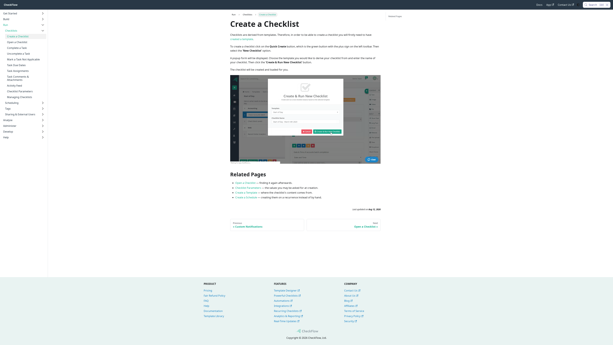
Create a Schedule (246, 197)
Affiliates (349, 306)
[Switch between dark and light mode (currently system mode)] (578, 4)
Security (349, 321)
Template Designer (285, 290)
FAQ (206, 301)
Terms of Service (354, 311)
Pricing (208, 290)
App (548, 5)
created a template (241, 39)
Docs (539, 5)
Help (206, 306)
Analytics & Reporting (287, 316)
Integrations (281, 306)
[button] (23, 13)
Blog (347, 301)
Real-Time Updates (285, 321)
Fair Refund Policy (214, 295)
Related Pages (395, 16)
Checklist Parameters (248, 188)
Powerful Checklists (286, 295)
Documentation (213, 311)
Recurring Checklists (286, 311)
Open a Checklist (245, 183)
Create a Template (246, 192)
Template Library (214, 316)
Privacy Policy (352, 316)
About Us (349, 295)
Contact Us (564, 5)
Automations (282, 301)
